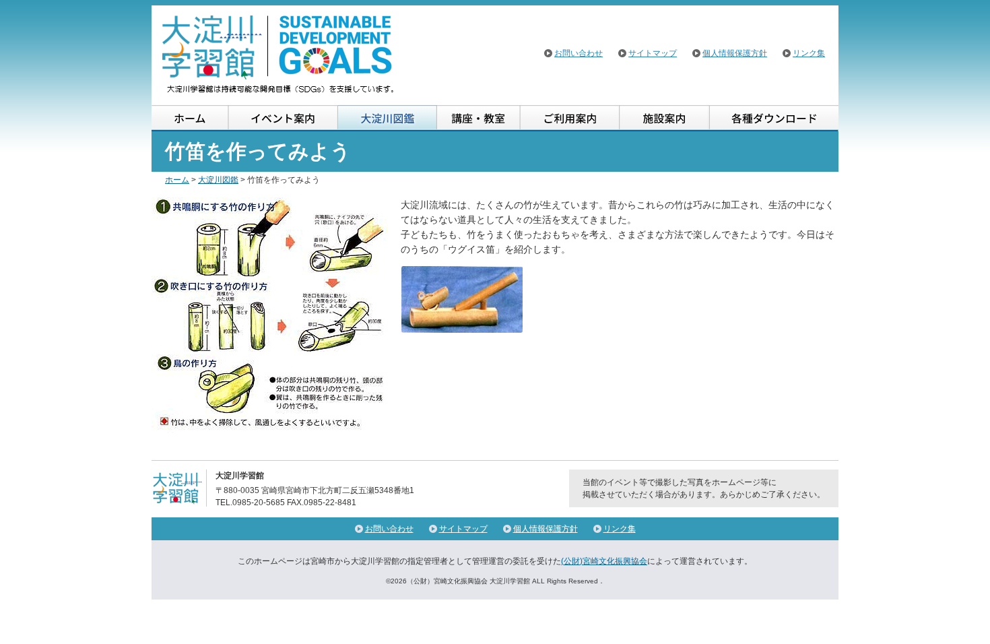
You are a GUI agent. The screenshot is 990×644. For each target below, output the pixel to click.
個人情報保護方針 (734, 53)
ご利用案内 (570, 118)
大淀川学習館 (278, 53)
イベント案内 (283, 118)
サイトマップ (652, 53)
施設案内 (664, 118)
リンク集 (809, 53)
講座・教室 (479, 118)
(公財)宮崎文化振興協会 (604, 561)
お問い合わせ (578, 53)
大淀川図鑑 (387, 118)
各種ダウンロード (773, 118)
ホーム (190, 118)
